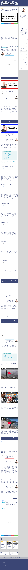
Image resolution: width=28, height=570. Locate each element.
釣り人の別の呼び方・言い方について (24, 22)
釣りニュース (23, 54)
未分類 (24, 50)
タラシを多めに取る (7, 157)
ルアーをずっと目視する (7, 158)
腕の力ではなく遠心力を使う (8, 154)
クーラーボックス (24, 62)
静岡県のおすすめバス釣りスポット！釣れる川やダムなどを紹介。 (24, 37)
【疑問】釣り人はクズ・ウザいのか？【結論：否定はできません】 (24, 29)
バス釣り (24, 59)
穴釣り (23, 52)
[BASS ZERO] (10, 4)
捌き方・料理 (23, 48)
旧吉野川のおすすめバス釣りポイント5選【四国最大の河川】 (24, 26)
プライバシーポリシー (4, 566)
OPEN (15, 60)
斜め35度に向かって (7, 156)
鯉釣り (23, 68)
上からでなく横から (7, 155)
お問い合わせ (3, 562)
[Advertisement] (9, 31)
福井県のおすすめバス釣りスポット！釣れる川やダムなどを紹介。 (24, 33)
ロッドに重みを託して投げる (8, 153)
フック (24, 63)
